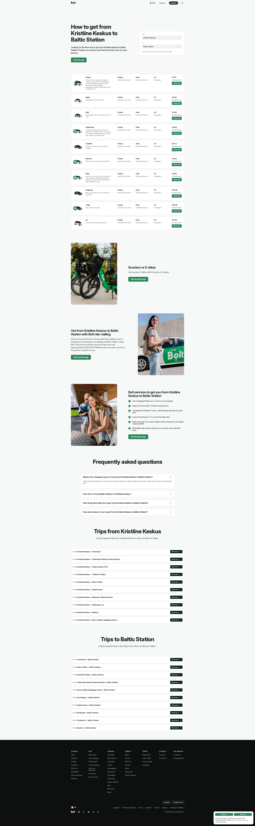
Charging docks (178, 758)
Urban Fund (111, 778)
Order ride (176, 83)
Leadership (110, 761)
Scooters (74, 758)
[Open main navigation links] (182, 3)
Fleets (127, 768)
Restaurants (129, 772)
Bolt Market (75, 772)
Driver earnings (94, 758)
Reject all (243, 814)
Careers (109, 765)
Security (164, 808)
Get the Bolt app (138, 279)
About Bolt (110, 755)
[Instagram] (88, 812)
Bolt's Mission (111, 758)
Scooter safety (147, 761)
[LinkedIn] (93, 812)
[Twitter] (83, 812)
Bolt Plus (74, 778)
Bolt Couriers (93, 761)
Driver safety (147, 758)
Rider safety (146, 755)
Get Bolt (166, 802)
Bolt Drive (74, 765)
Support (162, 3)
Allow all (224, 814)
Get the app (78, 60)
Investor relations (113, 782)
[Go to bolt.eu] (73, 3)
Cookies (156, 808)
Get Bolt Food (178, 802)
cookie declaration (240, 820)
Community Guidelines (177, 808)
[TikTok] (98, 812)
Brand (109, 792)
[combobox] (162, 38)
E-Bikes (73, 761)
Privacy (140, 808)
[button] (170, 477)
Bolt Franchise (93, 777)
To (142, 43)
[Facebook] (79, 812)
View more (175, 551)
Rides (73, 755)
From (143, 34)
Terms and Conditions (129, 808)
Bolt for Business (76, 775)
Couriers (127, 765)
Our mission (177, 755)
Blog (108, 785)
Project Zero (111, 772)
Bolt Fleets (92, 773)
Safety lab (146, 765)
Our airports (163, 758)
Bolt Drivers (92, 755)
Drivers (127, 758)
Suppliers (116, 808)
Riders (127, 755)
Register (174, 3)
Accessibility (111, 775)
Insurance (149, 808)
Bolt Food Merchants (92, 769)
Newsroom (110, 789)
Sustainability (111, 768)
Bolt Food (74, 768)
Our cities (162, 755)
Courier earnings (94, 765)
